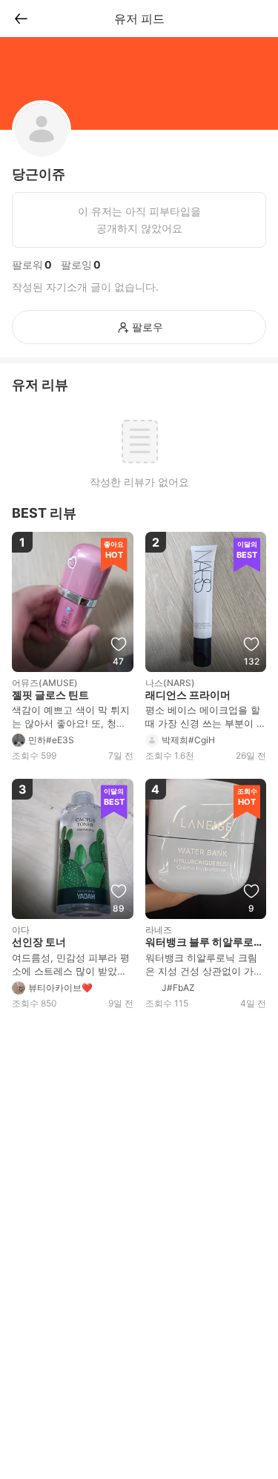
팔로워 (27, 264)
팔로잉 (76, 264)
